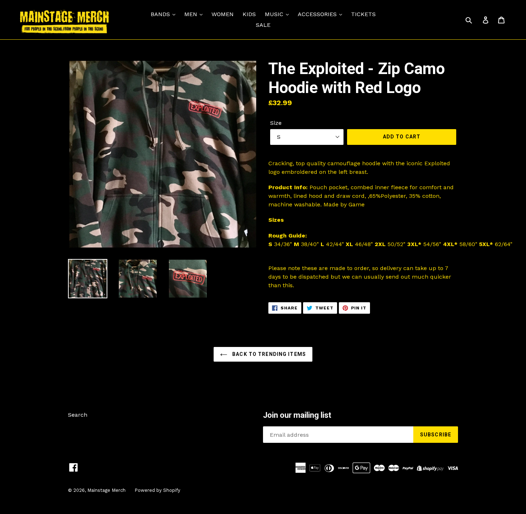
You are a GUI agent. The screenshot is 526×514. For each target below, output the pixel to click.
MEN (191, 14)
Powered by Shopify (157, 490)
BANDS (161, 14)
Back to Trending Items (268, 354)
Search (77, 414)
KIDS (249, 14)
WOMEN (222, 14)
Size (276, 122)
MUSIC (275, 14)
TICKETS (363, 14)
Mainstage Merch (106, 490)
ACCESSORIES (318, 14)
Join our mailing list (297, 415)
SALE (263, 24)
